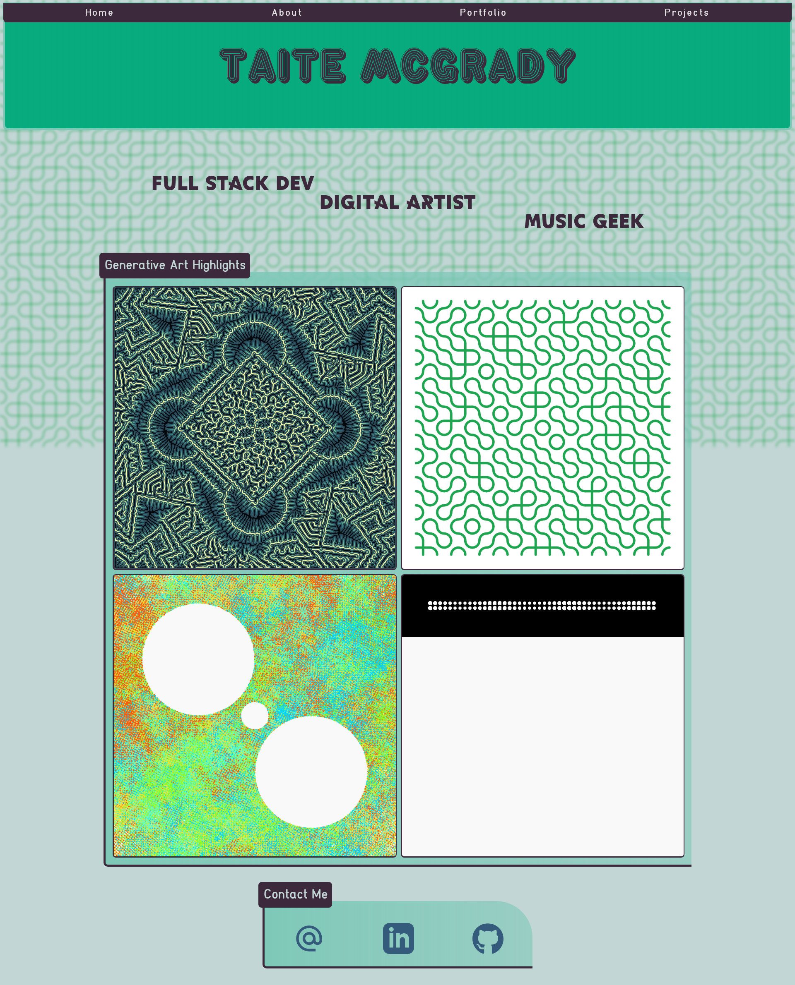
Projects (687, 13)
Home (99, 13)
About (287, 13)
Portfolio (484, 13)
